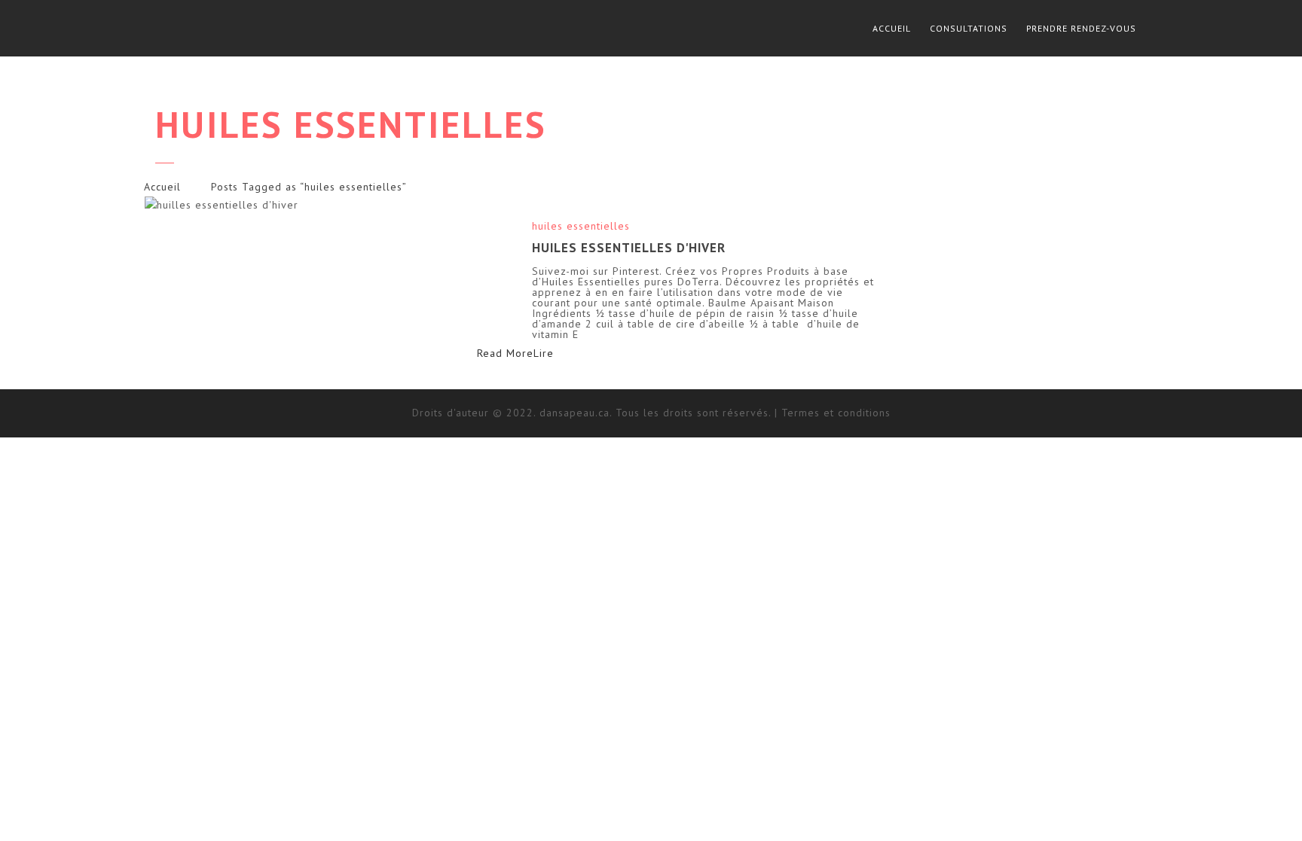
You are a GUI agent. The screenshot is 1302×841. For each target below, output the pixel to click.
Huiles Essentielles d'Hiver (629, 247)
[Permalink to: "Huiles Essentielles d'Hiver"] (328, 206)
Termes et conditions (836, 412)
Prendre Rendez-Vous (1081, 28)
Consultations (968, 28)
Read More (532, 353)
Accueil (892, 28)
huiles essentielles (581, 226)
